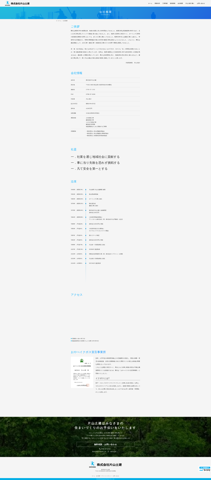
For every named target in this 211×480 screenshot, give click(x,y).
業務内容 (157, 3)
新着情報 (172, 3)
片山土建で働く (190, 3)
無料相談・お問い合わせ (105, 444)
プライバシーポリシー (106, 476)
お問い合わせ (201, 3)
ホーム (150, 3)
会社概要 (180, 3)
